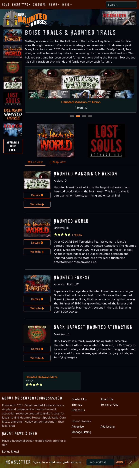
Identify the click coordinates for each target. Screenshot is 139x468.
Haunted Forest (72, 277)
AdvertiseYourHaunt (13, 146)
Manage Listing (81, 432)
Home (5, 4)
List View (36, 162)
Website (36, 204)
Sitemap (77, 404)
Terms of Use (109, 404)
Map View (59, 162)
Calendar (39, 4)
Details (36, 195)
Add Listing (108, 426)
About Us (107, 399)
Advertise (78, 426)
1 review (77, 234)
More (66, 4)
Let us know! (10, 451)
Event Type (20, 4)
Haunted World (71, 221)
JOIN (119, 462)
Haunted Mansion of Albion (81, 102)
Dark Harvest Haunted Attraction (93, 327)
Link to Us (78, 410)
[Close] (131, 462)
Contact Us (79, 399)
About (53, 4)
